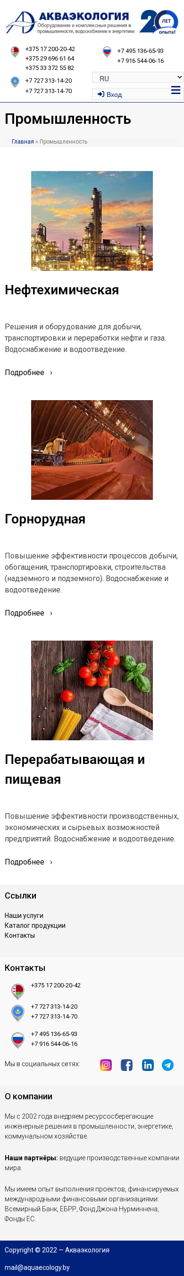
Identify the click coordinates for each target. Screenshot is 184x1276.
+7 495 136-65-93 (140, 50)
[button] (176, 90)
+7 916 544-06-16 (140, 60)
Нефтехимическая (62, 290)
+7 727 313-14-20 (54, 1006)
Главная (23, 141)
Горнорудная (45, 519)
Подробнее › (28, 372)
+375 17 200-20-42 (50, 48)
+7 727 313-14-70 (54, 1016)
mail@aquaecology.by (37, 1267)
